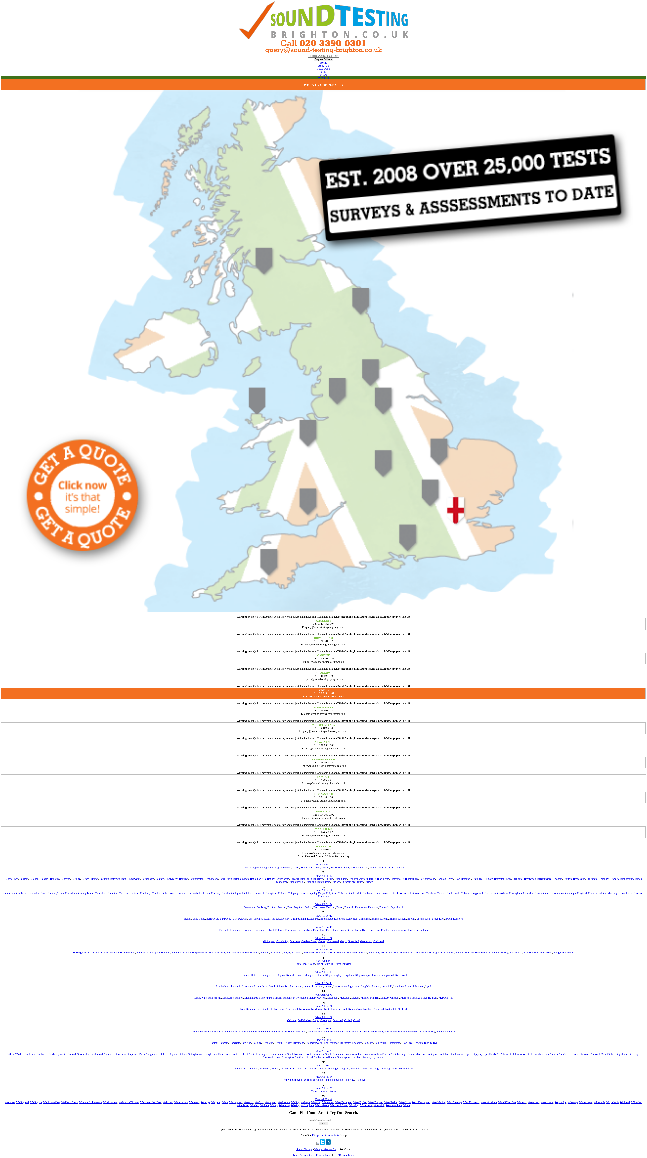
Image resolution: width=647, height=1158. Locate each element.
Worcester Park (394, 1105)
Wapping (216, 1102)
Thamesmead (287, 1068)
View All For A (323, 864)
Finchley (307, 930)
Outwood (338, 1020)
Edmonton (351, 918)
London (376, 986)
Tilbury (322, 1068)
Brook (638, 878)
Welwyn (305, 1102)
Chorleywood (382, 893)
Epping (411, 918)
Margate (287, 997)
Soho (227, 1054)
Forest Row (373, 930)
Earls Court (212, 918)
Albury (317, 867)
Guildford (378, 941)
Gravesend (333, 941)
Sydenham (378, 1057)
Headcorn (297, 952)
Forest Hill (360, 930)
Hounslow (539, 952)
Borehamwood (427, 878)
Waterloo (248, 1102)
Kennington (265, 975)
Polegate (356, 1031)
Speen (469, 1054)
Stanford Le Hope (568, 1054)
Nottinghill (391, 1009)
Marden (277, 997)
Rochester (345, 1042)
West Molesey (454, 1102)
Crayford (582, 893)
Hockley (469, 952)
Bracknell (466, 878)
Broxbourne (280, 881)
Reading (256, 1042)
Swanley (367, 1057)
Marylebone (299, 997)
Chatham (181, 893)
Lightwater (353, 986)
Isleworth (336, 963)
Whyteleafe (612, 1102)
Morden (404, 997)
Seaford (72, 1054)
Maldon (239, 997)
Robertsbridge (331, 1042)
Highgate (437, 952)
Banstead (65, 878)
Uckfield (286, 1079)
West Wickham (489, 1102)
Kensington (279, 975)
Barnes (86, 878)
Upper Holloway (345, 1079)
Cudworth (323, 896)
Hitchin (460, 952)
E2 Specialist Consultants (325, 1135)
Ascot (365, 867)
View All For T (323, 1065)
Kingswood (387, 975)
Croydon (638, 893)
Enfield (402, 918)
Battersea (115, 878)
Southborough (398, 1054)
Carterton (113, 893)
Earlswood (225, 918)
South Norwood (295, 1054)
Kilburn (320, 975)
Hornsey (528, 952)
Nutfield (402, 1009)
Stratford (299, 1057)
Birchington (341, 878)
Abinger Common (281, 867)
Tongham (344, 1068)
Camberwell (22, 893)
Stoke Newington (284, 1057)
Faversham (259, 930)
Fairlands (224, 930)
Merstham (345, 997)
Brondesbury (627, 878)
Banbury (54, 878)
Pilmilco (328, 1031)
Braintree (477, 878)
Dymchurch (397, 907)
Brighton (557, 878)
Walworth (168, 1102)
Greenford (353, 941)
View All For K (323, 972)
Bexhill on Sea (258, 878)
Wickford (625, 1102)
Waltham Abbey (51, 1102)
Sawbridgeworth (57, 1054)
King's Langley (333, 975)
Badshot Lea (11, 878)
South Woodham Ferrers (377, 1054)
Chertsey (215, 893)
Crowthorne (626, 893)
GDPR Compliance (343, 1155)
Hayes (287, 952)
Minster (384, 997)
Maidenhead (214, 997)
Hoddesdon (481, 952)
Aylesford (400, 867)
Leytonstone (340, 986)
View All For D (323, 904)
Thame (275, 1068)
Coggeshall (477, 893)
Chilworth (259, 893)
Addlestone (306, 867)
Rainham (223, 1042)
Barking (76, 878)
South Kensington (258, 1054)
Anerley (345, 867)
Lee (271, 986)
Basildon (104, 878)
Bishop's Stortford (358, 878)
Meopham (332, 997)
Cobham (465, 893)
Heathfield (309, 952)
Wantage (205, 1102)
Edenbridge (326, 918)
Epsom (420, 918)
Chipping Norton (297, 893)
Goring (322, 941)
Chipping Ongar (316, 893)
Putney (440, 1031)
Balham (44, 878)
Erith (427, 918)
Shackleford (96, 1054)
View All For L (323, 983)
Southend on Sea (417, 1054)
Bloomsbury (411, 878)
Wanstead (194, 1102)
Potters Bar (396, 1031)
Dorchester (319, 907)
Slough (207, 1054)
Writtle (406, 1105)
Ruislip (428, 1042)
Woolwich (379, 1105)
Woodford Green (339, 1105)
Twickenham (406, 1068)
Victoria (315, 1091)
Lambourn (247, 986)
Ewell (448, 918)
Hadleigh (78, 952)
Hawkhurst (276, 952)
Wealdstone (284, 1102)
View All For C (323, 890)
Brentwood (530, 878)
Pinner (337, 1031)
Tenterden (265, 1068)
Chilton (248, 893)
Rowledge (407, 1042)
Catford (135, 893)
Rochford (357, 1042)
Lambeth (235, 986)
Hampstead (142, 952)
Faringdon (235, 930)
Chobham (368, 893)
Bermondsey (211, 878)
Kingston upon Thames (367, 975)
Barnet (94, 878)
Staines (554, 1054)
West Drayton (375, 1102)
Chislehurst (344, 893)
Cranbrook (558, 893)
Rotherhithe (394, 1042)
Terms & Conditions (303, 1155)
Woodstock (366, 1105)
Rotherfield (380, 1042)
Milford (365, 997)
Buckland (311, 881)
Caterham (124, 893)
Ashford (379, 867)
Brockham (591, 878)
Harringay (210, 952)
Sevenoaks (83, 1054)
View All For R (323, 1039)
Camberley (9, 893)
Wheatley (573, 1102)
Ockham (291, 1020)
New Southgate (264, 1009)
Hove (549, 952)
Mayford (321, 997)
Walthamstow (110, 1102)
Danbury (261, 907)
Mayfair (311, 997)
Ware (225, 1102)
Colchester (490, 893)
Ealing (187, 918)
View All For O (323, 1017)
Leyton (328, 986)
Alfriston (335, 867)
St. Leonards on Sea (538, 1054)
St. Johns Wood (517, 1054)
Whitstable (599, 1102)
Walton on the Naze (150, 1102)
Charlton (157, 893)
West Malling (439, 1102)
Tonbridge (332, 1068)
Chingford (271, 893)
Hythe (570, 952)
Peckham (272, 1031)
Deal (289, 907)
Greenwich (366, 941)
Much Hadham (429, 997)
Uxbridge (360, 1079)
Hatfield (264, 952)
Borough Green (445, 878)
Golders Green (309, 941)
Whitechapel (585, 1102)
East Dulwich (240, 918)
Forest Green (346, 930)
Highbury (426, 952)
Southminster (457, 1054)
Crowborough (610, 893)
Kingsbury (348, 975)
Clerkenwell (453, 893)
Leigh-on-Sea (281, 986)
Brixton (568, 878)
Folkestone (319, 930)
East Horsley (282, 918)
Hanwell (165, 952)
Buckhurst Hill (296, 881)
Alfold (325, 867)
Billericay (318, 878)
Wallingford (22, 1102)
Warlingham (235, 1102)
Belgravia (160, 878)
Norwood (379, 1009)
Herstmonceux (401, 952)
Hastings (254, 952)
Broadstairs (579, 878)
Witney (274, 1105)
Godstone (295, 941)
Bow (457, 878)
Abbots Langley (250, 867)
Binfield (329, 878)
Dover (339, 907)
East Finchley (256, 918)
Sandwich (42, 1054)
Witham (264, 1105)
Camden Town (38, 893)
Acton (295, 867)
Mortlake (415, 997)
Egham (375, 918)
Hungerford (559, 952)
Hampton (155, 952)
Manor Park (265, 997)
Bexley (270, 878)
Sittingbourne (195, 1054)
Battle (124, 878)
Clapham (431, 893)
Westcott (521, 1102)
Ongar (316, 1020)
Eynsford (458, 918)
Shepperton (152, 1054)
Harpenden (198, 952)
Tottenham (366, 1068)
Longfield (387, 986)
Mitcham (394, 997)
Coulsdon (528, 893)
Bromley (614, 878)
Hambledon (112, 952)
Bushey (369, 881)
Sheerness (120, 1054)
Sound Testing (304, 1149)
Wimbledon (243, 1105)
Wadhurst (10, 1102)
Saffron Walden (15, 1054)
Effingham (364, 918)
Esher (435, 918)
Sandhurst (30, 1054)
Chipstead (331, 893)
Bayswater (134, 878)
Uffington (297, 1079)
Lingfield (366, 986)
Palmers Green (230, 1031)
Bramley (488, 878)
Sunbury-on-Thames (325, 1057)
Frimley (385, 930)
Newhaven (317, 1009)
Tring (376, 1068)
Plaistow (346, 1031)
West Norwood (471, 1102)
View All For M (323, 994)
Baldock (33, 878)
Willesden (636, 1102)
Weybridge (560, 1102)
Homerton (494, 952)
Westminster (547, 1102)
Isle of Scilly (323, 963)
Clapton (441, 893)
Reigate (288, 1042)
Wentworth (328, 1102)
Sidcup (183, 1054)
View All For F (323, 927)
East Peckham (298, 918)
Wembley (316, 1102)
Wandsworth (181, 1102)
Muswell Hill (446, 997)
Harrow (221, 952)
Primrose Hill (410, 1031)
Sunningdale (344, 1057)
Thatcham (301, 1068)
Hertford (415, 952)
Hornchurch (516, 952)
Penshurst (301, 1031)
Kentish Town (293, 975)
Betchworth (225, 878)
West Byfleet (360, 1102)
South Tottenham (334, 1054)
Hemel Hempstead (326, 952)
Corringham (515, 893)
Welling (295, 1102)
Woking (295, 1105)
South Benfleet (240, 1054)
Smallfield (218, 1054)
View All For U (323, 1076)
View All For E (323, 915)
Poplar (366, 1031)
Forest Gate (332, 930)
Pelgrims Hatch (286, 1031)
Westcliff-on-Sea (507, 1102)
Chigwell (238, 893)
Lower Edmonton (414, 986)
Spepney (478, 1054)
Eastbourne (313, 918)
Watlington (270, 1102)
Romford (368, 1042)
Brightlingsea (544, 878)
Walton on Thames (129, 1102)
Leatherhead (260, 986)
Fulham (424, 930)
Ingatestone (309, 963)
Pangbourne (245, 1031)
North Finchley (332, 1009)
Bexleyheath (282, 878)
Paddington (197, 1031)
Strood (309, 1057)
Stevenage (634, 1054)
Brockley (603, 878)
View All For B (323, 875)
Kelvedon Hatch (248, 975)
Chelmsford (194, 893)
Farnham (247, 930)
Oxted (356, 1020)
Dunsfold (384, 907)
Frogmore (413, 930)
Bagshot (23, 878)
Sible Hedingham (169, 1054)
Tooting (355, 1068)
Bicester (294, 878)
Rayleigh (246, 1042)
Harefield (176, 952)
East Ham (269, 918)
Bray (508, 878)
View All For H (323, 949)
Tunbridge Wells (388, 1068)
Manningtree (251, 997)
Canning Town (56, 893)
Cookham (502, 893)
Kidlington (308, 975)
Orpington (325, 1020)
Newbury (279, 1009)
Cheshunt (227, 893)
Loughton (398, 986)
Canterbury (71, 893)
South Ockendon (315, 1054)
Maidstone (228, 997)
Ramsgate (235, 1042)
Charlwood (169, 893)
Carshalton (100, 893)
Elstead (384, 918)
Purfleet (423, 1031)
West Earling (391, 1102)
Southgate (432, 1054)
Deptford (298, 907)
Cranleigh (570, 893)
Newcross (304, 1009)
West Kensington (421, 1102)
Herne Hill (387, 952)
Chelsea (205, 893)
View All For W (323, 1099)
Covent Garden (543, 893)
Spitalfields (490, 1054)
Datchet (282, 907)
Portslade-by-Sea (380, 1031)
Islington (346, 963)
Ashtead (389, 867)
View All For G (323, 938)
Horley (504, 952)
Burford (336, 881)
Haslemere (243, 952)
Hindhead (449, 952)
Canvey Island (86, 893)
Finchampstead (293, 930)
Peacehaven (259, 1031)
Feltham (279, 930)
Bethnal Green (241, 878)
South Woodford (353, 1054)
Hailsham (89, 952)
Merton (355, 997)
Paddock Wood (212, 1031)
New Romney (247, 1009)
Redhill (278, 1042)
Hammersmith (127, 952)
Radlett (213, 1042)
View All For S (323, 1051)
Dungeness (361, 907)
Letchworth (296, 986)
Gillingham (269, 941)
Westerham (533, 1102)
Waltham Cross (69, 1102)
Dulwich (349, 907)
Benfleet (183, 878)
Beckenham (147, 878)
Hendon (341, 952)
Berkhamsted (196, 878)
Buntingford (323, 881)
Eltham (393, 918)
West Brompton (343, 1102)
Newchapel (292, 1009)
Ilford (299, 963)
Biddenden (306, 878)
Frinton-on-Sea (399, 930)
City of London (399, 893)
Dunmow (373, 907)
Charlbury (145, 893)
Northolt (367, 1009)
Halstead (100, 952)
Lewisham (317, 986)
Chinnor (282, 893)
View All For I (323, 960)
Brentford (517, 878)
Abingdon (265, 867)
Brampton (499, 878)
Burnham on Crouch (352, 881)
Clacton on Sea (416, 893)
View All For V (323, 1088)
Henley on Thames (357, 952)
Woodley (354, 1105)
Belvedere (172, 878)
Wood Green (322, 1105)
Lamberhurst (223, 986)
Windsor (254, 1105)
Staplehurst (621, 1054)
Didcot (308, 907)
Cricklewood (595, 893)
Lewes (307, 986)
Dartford (271, 907)
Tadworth (240, 1068)
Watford (259, 1102)
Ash (371, 867)
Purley (431, 1031)
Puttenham (450, 1031)
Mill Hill (374, 997)
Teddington (252, 1068)
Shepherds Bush (136, 1054)
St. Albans (502, 1054)
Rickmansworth (314, 1042)
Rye (435, 1042)
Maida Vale (200, 997)
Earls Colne (199, 918)
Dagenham (249, 907)
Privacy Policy (324, 1155)
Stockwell (268, 1057)
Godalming (282, 941)
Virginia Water (328, 1091)
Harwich (231, 952)
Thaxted (312, 1068)
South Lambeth (278, 1054)
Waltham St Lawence (90, 1102)
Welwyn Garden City (325, 1149)
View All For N (323, 1006)
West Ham (405, 1102)
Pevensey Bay (314, 1031)
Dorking (330, 907)
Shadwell (109, 1054)
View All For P (323, 1028)
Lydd (428, 986)
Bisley (372, 878)
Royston (418, 1042)
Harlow (187, 952)
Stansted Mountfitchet (602, 1054)
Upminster (309, 1079)
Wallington (36, 1102)
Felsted (270, 930)
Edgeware (339, 918)
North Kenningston (351, 1009)
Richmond (298, 1042)
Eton (441, 918)
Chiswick (356, 893)
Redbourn (268, 1042)
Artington (355, 867)
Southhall (444, 1054)
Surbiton (356, 1057)
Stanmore (585, 1054)
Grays (343, 941)
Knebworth (401, 975)
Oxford (348, 1020)
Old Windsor (304, 1020)
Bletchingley (397, 878)
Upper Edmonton (325, 1079)
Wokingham (307, 1105)
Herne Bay (374, 952)
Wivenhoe (284, 1105)
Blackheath (383, 878)
